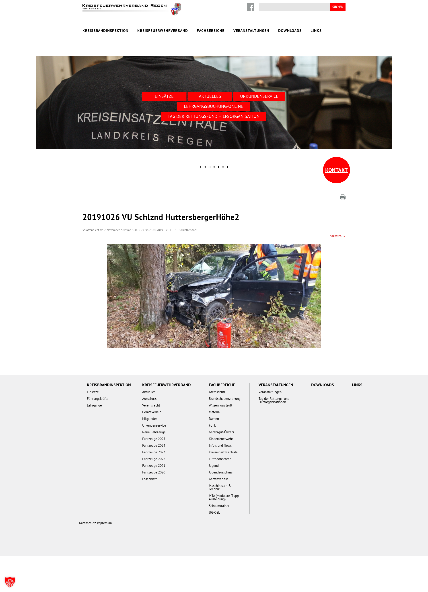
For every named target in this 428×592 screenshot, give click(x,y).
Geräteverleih (151, 412)
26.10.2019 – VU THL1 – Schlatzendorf (172, 230)
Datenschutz (87, 523)
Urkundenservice (259, 96)
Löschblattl (150, 479)
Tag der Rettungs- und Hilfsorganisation (213, 116)
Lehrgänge (94, 405)
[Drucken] (343, 197)
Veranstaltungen (251, 30)
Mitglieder (149, 419)
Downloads (290, 30)
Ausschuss (149, 398)
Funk (212, 425)
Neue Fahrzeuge (154, 432)
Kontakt (336, 170)
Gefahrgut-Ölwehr (221, 432)
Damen (214, 419)
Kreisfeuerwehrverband (162, 30)
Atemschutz (217, 392)
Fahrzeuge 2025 (153, 439)
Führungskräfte (97, 398)
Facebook (250, 7)
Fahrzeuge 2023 (153, 452)
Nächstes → (337, 236)
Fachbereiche (210, 30)
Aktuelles (210, 96)
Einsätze (164, 96)
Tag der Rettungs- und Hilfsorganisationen (274, 400)
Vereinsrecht (151, 405)
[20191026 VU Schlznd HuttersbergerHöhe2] (214, 296)
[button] (10, 582)
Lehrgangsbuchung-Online (213, 106)
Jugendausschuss (221, 472)
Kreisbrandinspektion (105, 30)
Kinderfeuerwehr (221, 439)
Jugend (214, 465)
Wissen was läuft (220, 405)
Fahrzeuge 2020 (153, 472)
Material (214, 412)
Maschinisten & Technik (220, 487)
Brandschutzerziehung (225, 398)
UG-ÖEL (214, 512)
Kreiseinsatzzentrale (223, 452)
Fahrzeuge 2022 (153, 459)
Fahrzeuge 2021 (153, 465)
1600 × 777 (139, 230)
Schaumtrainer (219, 506)
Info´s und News (220, 445)
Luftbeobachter (220, 459)
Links (316, 30)
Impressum (104, 523)
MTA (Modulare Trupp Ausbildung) (224, 497)
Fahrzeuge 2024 (153, 445)
